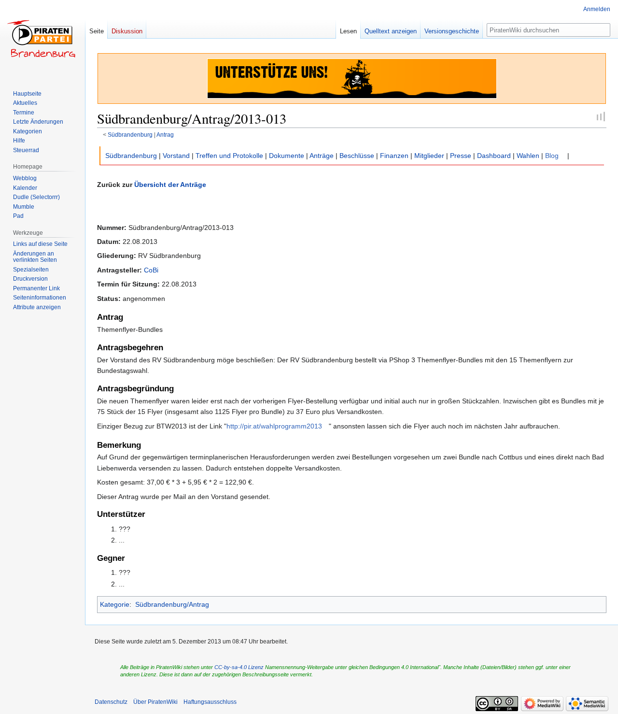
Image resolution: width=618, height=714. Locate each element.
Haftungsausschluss (210, 702)
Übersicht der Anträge (170, 184)
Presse (460, 155)
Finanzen (394, 155)
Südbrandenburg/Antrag (172, 604)
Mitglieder (429, 155)
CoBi (151, 270)
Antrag (165, 134)
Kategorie (114, 604)
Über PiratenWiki (155, 702)
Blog (552, 155)
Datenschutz (111, 702)
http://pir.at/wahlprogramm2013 (274, 426)
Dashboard (494, 155)
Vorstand (176, 155)
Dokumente (286, 155)
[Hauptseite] (42, 38)
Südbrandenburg (130, 134)
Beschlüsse (356, 155)
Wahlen (528, 155)
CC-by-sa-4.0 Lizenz (239, 667)
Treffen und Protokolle (229, 155)
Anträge (321, 155)
